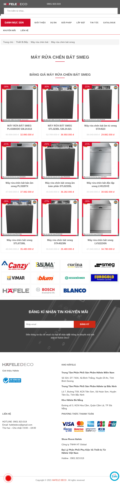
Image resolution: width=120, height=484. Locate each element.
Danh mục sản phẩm (13, 24)
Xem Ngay (19, 111)
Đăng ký (84, 324)
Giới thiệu (40, 22)
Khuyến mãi (9, 30)
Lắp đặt (80, 22)
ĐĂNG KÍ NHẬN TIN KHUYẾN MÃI (58, 312)
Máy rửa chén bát (39, 42)
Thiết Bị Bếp (22, 42)
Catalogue (109, 22)
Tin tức (94, 22)
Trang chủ (8, 42)
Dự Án (53, 22)
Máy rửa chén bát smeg (63, 42)
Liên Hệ (24, 30)
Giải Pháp (66, 22)
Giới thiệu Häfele (10, 370)
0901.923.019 (54, 4)
